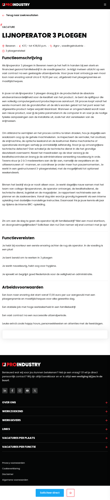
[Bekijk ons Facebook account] (12, 390)
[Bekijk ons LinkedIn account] (5, 390)
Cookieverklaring (11, 469)
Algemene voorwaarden (15, 480)
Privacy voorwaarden (13, 463)
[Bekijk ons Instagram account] (20, 390)
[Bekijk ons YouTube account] (27, 390)
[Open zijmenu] (106, 4)
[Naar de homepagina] (16, 4)
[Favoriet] (70, 493)
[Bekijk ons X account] (35, 390)
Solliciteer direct (50, 493)
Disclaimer (7, 474)
